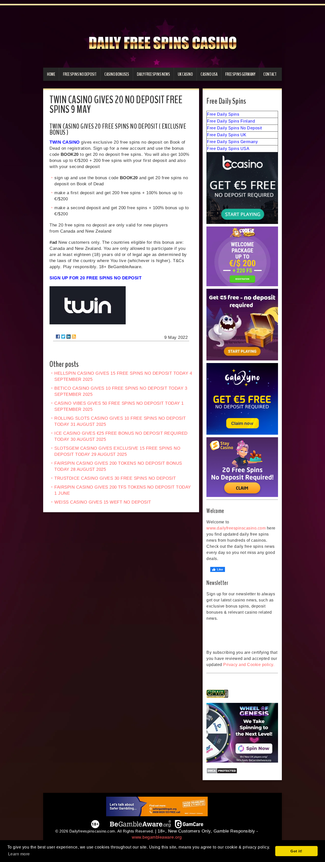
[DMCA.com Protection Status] (242, 771)
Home (51, 74)
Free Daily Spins (223, 114)
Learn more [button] (19, 854)
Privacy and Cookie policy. (248, 664)
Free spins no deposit (79, 74)
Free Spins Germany (240, 74)
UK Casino (185, 74)
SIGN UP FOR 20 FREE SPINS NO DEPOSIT (95, 278)
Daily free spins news (153, 74)
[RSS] (74, 337)
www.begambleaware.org (157, 837)
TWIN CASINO (65, 142)
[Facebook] (58, 337)
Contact (270, 74)
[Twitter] (63, 337)
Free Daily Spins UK (227, 135)
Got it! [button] (296, 851)
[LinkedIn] (69, 337)
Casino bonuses (116, 74)
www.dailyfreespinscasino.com (236, 528)
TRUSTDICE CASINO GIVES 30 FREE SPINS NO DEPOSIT (115, 478)
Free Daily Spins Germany (232, 142)
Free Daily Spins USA (228, 148)
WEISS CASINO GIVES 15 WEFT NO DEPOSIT (102, 502)
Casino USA (209, 74)
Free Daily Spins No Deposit (234, 128)
